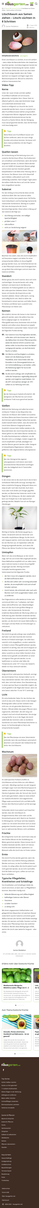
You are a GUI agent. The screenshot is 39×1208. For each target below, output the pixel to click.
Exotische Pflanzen (7, 1122)
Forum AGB (5, 1192)
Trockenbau (5, 1180)
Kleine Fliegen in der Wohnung (11, 1092)
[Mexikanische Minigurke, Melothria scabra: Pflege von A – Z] (16, 975)
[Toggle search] (36, 4)
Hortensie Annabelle (8, 1108)
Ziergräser (5, 1131)
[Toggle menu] (3, 4)
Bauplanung (5, 1174)
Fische (3, 1125)
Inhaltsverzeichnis (15, 55)
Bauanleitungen (7, 1168)
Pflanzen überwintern (8, 1144)
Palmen (4, 1141)
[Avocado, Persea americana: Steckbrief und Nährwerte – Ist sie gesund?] (16, 1022)
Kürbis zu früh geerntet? (9, 1085)
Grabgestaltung (6, 1161)
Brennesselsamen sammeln (10, 1104)
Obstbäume (5, 1138)
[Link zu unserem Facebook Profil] (3, 1070)
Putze (3, 1177)
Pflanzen (7, 8)
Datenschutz (6, 1188)
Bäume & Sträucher (8, 1118)
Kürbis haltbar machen (9, 1082)
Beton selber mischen (8, 1098)
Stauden (4, 1147)
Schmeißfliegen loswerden (10, 1101)
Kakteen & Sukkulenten (9, 1134)
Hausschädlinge (7, 1158)
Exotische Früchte (15, 8)
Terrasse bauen (6, 1171)
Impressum (5, 1200)
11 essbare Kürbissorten (9, 1088)
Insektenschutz (6, 1164)
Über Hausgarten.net (8, 1196)
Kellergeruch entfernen (9, 1095)
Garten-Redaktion (12, 26)
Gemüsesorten (6, 1128)
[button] (15, 1005)
